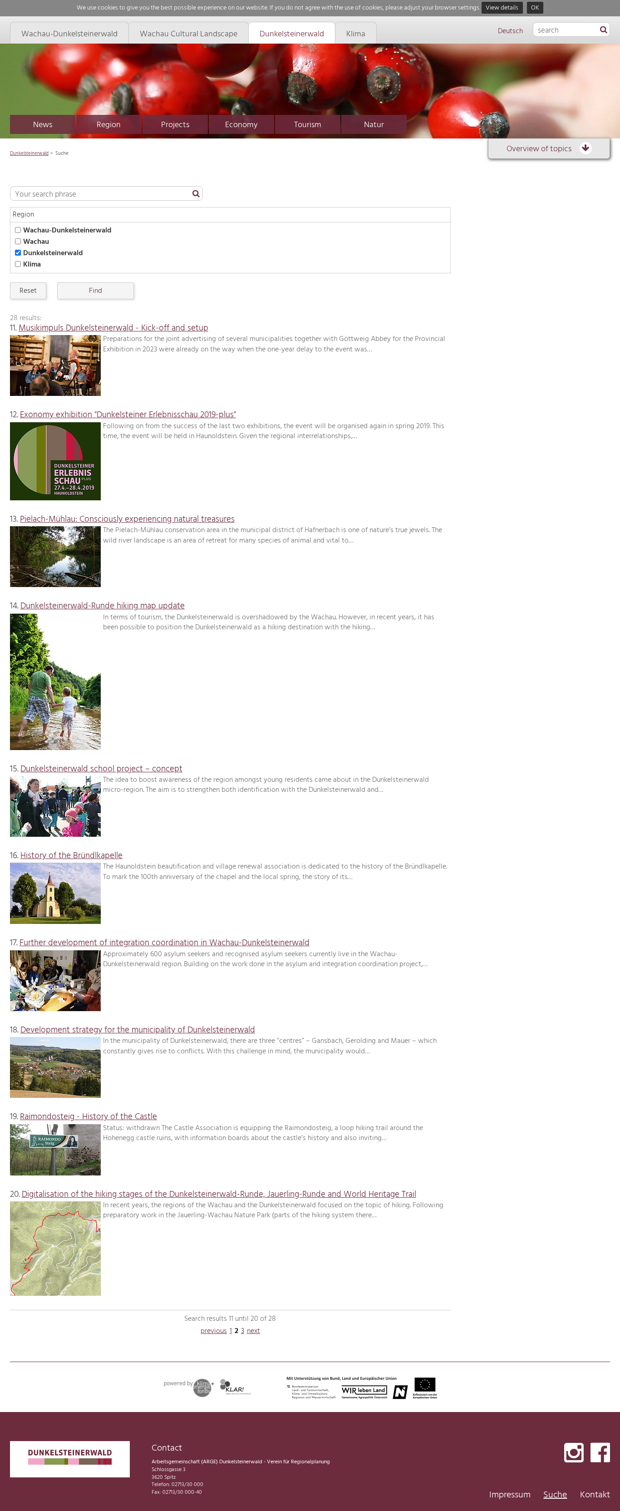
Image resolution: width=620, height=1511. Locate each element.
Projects (175, 125)
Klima (32, 264)
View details (502, 8)
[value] (603, 30)
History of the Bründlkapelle (71, 856)
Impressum (510, 1495)
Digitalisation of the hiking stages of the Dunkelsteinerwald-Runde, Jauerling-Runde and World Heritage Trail (219, 1194)
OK (535, 8)
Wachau (36, 242)
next (253, 1331)
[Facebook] (600, 1453)
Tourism (307, 125)
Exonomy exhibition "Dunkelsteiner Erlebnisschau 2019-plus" (128, 415)
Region (109, 125)
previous (214, 1331)
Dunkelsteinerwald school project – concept (101, 769)
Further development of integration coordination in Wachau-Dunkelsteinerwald (165, 943)
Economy (241, 125)
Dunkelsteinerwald (29, 153)
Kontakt (595, 1495)
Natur (374, 125)
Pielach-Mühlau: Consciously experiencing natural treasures (127, 519)
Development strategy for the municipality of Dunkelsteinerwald (137, 1030)
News (42, 125)
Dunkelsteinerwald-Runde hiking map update (102, 606)
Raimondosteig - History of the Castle (88, 1117)
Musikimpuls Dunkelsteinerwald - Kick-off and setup (113, 328)
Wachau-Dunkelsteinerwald (67, 230)
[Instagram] (574, 1453)
